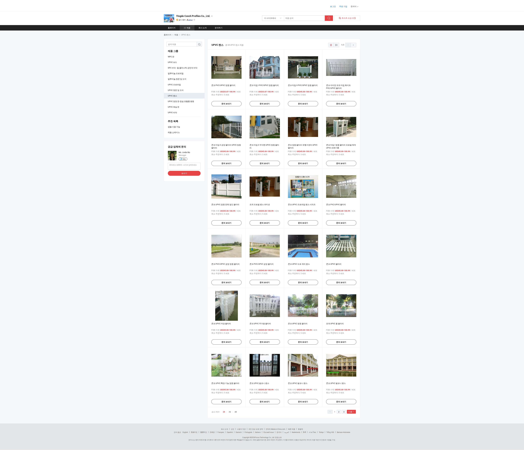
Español (230, 432)
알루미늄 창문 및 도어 (177, 79)
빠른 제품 (291, 429)
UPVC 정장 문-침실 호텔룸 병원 (181, 101)
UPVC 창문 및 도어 (176, 90)
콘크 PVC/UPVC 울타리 (336, 204)
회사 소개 (203, 27)
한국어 (279, 432)
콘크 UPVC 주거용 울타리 (260, 323)
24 (224, 412)
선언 (232, 429)
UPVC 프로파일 (174, 84)
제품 (188, 27)
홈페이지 (171, 27)
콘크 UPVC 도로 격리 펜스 (299, 264)
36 (230, 411)
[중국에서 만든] (181, 5)
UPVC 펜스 (172, 95)
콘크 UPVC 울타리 (333, 264)
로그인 (333, 6)
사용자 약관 (241, 429)
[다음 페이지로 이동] (353, 45)
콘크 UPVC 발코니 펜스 (259, 383)
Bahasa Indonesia (343, 432)
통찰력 (300, 429)
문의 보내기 (226, 104)
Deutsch (239, 432)
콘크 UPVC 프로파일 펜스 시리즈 (301, 204)
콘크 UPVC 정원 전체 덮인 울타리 (225, 204)
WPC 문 (171, 56)
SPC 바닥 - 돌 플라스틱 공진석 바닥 (182, 67)
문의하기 (218, 27)
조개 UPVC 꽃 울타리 (335, 323)
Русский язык (269, 432)
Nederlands (296, 432)
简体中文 (194, 432)
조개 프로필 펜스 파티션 (260, 204)
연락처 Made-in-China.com (275, 429)
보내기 (184, 173)
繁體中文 (203, 432)
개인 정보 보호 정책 (255, 429)
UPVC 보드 (172, 62)
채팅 (184, 159)
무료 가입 (343, 6)
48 (236, 411)
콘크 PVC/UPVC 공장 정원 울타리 (225, 264)
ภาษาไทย (312, 432)
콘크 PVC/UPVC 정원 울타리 (223, 85)
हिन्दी (304, 432)
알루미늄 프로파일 (176, 73)
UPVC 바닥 (172, 112)
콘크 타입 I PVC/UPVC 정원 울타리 (264, 85)
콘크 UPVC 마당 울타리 (221, 323)
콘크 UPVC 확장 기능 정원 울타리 (225, 383)
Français (221, 432)
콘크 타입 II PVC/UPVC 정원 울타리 (303, 85)
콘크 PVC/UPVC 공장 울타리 (262, 264)
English (185, 432)
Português (248, 432)
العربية (286, 432)
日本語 (212, 432)
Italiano (258, 432)
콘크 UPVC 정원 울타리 (297, 323)
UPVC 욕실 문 (173, 107)
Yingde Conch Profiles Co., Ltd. (193, 16)
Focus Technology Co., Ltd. (265, 437)
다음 (350, 411)
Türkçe (321, 432)
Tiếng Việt (330, 432)
